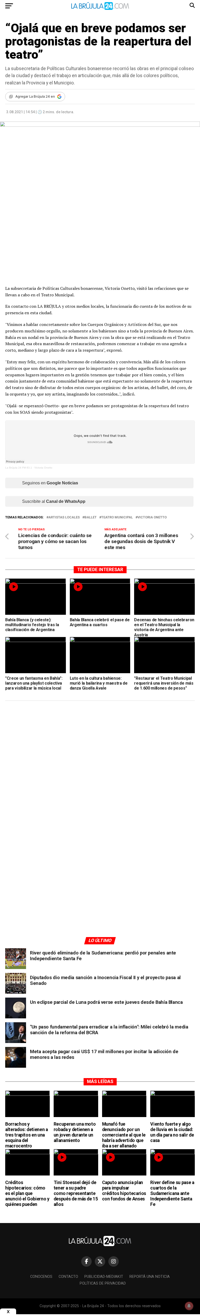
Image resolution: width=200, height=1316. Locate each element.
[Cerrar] (8, 1311)
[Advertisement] (100, 754)
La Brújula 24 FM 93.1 (18, 467)
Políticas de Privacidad (103, 1283)
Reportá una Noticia (149, 1276)
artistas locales (64, 517)
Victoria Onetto (43, 467)
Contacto (68, 1276)
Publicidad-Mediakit (103, 1276)
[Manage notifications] (189, 1306)
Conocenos (41, 1276)
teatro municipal (117, 517)
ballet (90, 517)
